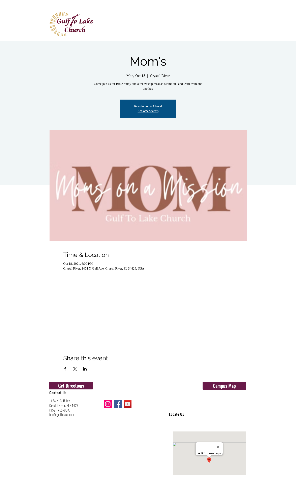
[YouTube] (127, 404)
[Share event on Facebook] (65, 369)
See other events (148, 111)
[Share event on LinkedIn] (85, 369)
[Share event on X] (75, 369)
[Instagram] (108, 404)
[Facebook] (118, 404)
